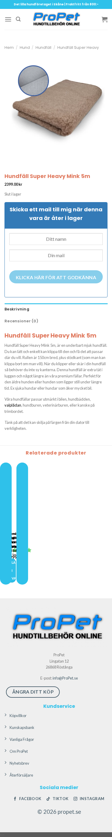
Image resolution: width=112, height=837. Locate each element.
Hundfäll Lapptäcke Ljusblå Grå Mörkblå (15, 542)
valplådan (12, 405)
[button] (8, 19)
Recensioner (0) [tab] (21, 321)
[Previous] (6, 524)
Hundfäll (43, 47)
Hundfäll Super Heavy (78, 47)
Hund (25, 47)
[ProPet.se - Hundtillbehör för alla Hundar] (56, 19)
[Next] (22, 524)
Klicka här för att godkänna (56, 277)
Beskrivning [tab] (16, 309)
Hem (9, 47)
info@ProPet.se (65, 678)
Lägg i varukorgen (14, 570)
